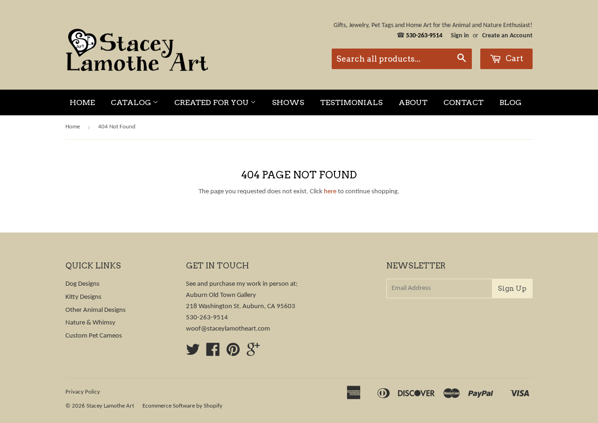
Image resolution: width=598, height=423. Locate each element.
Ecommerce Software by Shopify (182, 406)
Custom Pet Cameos (93, 335)
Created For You (212, 102)
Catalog (132, 102)
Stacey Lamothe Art (110, 406)
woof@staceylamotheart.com (228, 328)
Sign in (460, 35)
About (413, 102)
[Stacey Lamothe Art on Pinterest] (233, 353)
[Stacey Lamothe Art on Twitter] (193, 353)
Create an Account (507, 35)
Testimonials (351, 102)
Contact (463, 102)
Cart (513, 58)
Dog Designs (82, 284)
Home (82, 102)
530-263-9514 (207, 317)
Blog (510, 102)
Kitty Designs (83, 297)
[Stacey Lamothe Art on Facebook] (213, 353)
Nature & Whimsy (90, 322)
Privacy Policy (82, 392)
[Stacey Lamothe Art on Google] (253, 353)
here (330, 191)
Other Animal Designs (95, 310)
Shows (288, 102)
